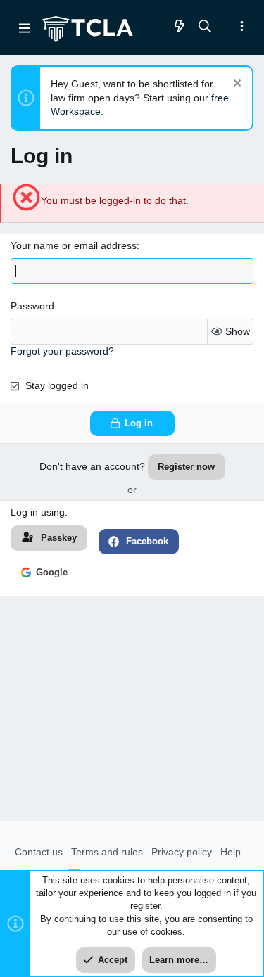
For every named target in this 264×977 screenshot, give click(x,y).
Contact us (39, 851)
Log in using (38, 512)
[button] (25, 27)
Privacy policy (181, 851)
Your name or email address (74, 245)
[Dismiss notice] (235, 84)
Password (32, 306)
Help (230, 851)
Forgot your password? (62, 351)
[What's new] (179, 27)
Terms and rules (107, 851)
